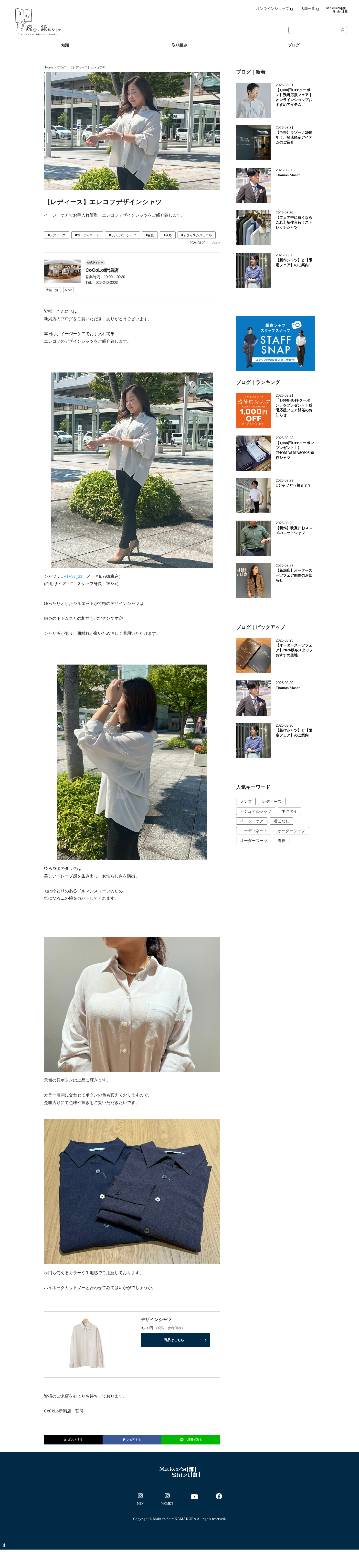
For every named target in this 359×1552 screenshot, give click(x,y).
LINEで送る (194, 1439)
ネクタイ (289, 811)
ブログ (294, 45)
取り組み (179, 45)
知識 (65, 45)
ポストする (75, 1439)
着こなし (281, 821)
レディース (272, 801)
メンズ (246, 801)
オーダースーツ (253, 841)
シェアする (133, 1439)
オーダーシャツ (291, 831)
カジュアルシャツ (255, 811)
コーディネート (253, 831)
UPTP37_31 (71, 576)
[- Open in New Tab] (140, 1500)
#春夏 (150, 235)
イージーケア (252, 821)
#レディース (56, 235)
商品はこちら (174, 1340)
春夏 (281, 841)
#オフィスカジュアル (196, 235)
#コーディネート (87, 235)
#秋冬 (168, 235)
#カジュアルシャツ (122, 235)
